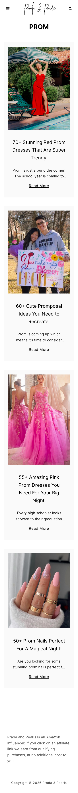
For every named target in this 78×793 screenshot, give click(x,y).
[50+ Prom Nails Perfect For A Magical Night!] (39, 590)
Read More (39, 186)
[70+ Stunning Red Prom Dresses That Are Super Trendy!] (39, 88)
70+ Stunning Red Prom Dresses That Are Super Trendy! (39, 149)
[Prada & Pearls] (39, 8)
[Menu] (7, 9)
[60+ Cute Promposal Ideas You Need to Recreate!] (39, 252)
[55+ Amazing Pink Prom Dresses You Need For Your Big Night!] (39, 419)
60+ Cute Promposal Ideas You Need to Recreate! (39, 313)
